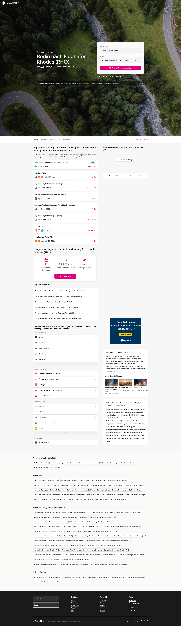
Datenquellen (133, 610)
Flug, (43, 67)
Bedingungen (136, 621)
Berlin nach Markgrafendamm (135, 485)
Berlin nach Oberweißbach (42, 495)
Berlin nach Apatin (123, 495)
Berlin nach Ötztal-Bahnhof (42, 485)
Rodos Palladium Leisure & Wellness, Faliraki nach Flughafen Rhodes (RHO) (58, 531)
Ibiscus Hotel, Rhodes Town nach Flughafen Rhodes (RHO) (121, 526)
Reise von (104, 46)
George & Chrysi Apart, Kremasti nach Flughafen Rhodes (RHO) (109, 550)
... (116, 371)
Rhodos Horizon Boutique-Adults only (111, 389)
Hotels (73, 600)
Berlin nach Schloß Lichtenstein (63, 499)
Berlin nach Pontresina (116, 485)
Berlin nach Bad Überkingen (85, 499)
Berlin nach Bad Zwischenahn (117, 481)
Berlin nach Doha (72, 490)
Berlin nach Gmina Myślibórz (63, 485)
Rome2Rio (109, 409)
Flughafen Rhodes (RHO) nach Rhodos (99, 463)
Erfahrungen (75, 605)
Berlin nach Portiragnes (138, 495)
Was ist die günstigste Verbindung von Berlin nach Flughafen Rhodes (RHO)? (59, 291)
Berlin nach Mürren (103, 490)
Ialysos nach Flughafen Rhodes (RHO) (74, 512)
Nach (102, 57)
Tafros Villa (138, 388)
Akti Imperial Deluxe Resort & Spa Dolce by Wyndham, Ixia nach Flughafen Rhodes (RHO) (62, 559)
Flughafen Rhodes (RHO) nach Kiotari (126, 463)
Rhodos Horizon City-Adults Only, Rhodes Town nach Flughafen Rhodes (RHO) (59, 541)
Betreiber (66, 140)
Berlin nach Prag (104, 577)
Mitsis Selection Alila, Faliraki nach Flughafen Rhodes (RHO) (53, 526)
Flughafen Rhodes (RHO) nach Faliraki (46, 463)
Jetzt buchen (125, 335)
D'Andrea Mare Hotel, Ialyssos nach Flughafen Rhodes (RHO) (53, 536)
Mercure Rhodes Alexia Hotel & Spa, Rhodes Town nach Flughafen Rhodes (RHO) (60, 545)
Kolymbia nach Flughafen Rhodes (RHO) (47, 512)
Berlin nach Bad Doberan (69, 481)
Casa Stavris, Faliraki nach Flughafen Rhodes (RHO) (50, 555)
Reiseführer (75, 608)
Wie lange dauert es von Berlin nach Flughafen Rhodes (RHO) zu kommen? (59, 313)
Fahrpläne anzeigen (63, 276)
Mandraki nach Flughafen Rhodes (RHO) (47, 550)
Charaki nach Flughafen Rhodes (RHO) (86, 526)
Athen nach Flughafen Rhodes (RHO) (74, 550)
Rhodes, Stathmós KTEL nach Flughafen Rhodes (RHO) (92, 522)
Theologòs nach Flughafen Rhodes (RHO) (47, 517)
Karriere (102, 605)
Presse (102, 603)
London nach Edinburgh (136, 577)
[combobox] (120, 50)
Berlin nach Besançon (41, 490)
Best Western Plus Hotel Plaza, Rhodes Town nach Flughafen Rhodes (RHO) (93, 555)
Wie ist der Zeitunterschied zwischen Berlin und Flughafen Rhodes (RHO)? (59, 318)
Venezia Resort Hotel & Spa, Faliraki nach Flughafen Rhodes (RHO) (108, 541)
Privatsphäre (127, 621)
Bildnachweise (133, 608)
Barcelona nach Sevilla (89, 577)
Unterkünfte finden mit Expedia (112, 76)
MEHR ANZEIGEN (66, 364)
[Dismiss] (142, 83)
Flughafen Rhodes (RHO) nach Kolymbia (47, 467)
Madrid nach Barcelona (56, 582)
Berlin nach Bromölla (108, 495)
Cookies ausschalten (84, 83)
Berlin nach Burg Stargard (98, 485)
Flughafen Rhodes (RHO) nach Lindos (72, 463)
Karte (58, 140)
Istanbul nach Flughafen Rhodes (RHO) (132, 555)
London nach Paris (40, 577)
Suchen (35, 140)
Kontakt (102, 610)
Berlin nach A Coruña (99, 481)
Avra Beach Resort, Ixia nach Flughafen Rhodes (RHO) (105, 545)
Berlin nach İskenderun (119, 490)
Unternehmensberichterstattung (71, 621)
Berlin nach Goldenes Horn (42, 499)
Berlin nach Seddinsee (88, 490)
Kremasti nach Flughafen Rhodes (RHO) (103, 517)
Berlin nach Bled (85, 481)
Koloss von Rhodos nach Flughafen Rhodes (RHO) (100, 531)
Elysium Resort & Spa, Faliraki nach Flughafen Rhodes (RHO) (53, 522)
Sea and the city (125, 388)
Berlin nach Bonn (53, 481)
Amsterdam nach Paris (55, 577)
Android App (135, 603)
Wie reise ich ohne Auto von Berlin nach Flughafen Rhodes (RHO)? (56, 307)
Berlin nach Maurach (81, 485)
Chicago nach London (119, 577)
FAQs (52, 140)
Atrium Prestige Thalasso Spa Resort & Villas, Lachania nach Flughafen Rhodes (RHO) (61, 564)
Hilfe (101, 608)
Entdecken (141, 139)
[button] (120, 68)
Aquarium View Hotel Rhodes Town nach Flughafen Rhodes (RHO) (124, 536)
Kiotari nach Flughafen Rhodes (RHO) (101, 512)
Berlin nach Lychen (40, 481)
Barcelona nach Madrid (72, 577)
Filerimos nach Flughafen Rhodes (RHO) (88, 536)
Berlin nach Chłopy (135, 490)
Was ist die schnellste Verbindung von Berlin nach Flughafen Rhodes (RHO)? (59, 296)
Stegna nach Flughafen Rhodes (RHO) (75, 517)
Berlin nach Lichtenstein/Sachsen (64, 495)
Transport (44, 140)
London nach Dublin (40, 582)
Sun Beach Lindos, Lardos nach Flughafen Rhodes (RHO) (109, 564)
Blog (72, 610)
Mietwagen (75, 603)
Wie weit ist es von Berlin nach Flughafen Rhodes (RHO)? (53, 302)
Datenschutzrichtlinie (113, 83)
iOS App (133, 600)
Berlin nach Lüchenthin (57, 490)
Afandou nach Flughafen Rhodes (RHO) (128, 512)
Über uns (103, 600)
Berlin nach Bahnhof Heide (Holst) (88, 495)
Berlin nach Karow (120, 499)
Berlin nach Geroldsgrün (104, 499)
